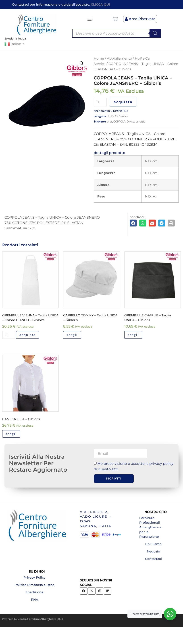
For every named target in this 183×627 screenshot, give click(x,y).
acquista (123, 102)
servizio (140, 121)
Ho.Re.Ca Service (117, 116)
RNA (34, 600)
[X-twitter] (92, 591)
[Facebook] (83, 591)
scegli (72, 335)
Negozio (153, 551)
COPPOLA (119, 121)
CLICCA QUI (100, 4)
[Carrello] (115, 19)
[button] (82, 63)
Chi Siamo (153, 544)
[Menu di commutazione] (89, 19)
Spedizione (34, 592)
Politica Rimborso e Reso (34, 585)
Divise (130, 121)
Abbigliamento (119, 58)
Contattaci (153, 559)
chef (109, 121)
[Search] (155, 33)
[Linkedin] (107, 591)
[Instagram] (100, 591)
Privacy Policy (34, 577)
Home (99, 58)
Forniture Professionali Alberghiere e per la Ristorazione (150, 527)
